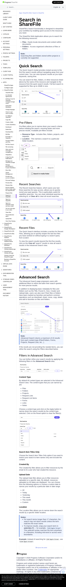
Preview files (9, 182)
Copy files (8, 119)
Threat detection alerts (10, 215)
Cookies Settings (24, 584)
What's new (7, 23)
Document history (7, 294)
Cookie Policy (31, 579)
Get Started (58, 2)
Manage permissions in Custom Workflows (11, 166)
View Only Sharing (10, 221)
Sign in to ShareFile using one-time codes (10, 204)
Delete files (8, 129)
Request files (9, 193)
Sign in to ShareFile (8, 200)
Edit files (8, 134)
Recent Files (27, 227)
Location (23, 507)
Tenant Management (9, 173)
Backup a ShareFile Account (10, 260)
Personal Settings (10, 180)
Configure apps (8, 87)
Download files (9, 132)
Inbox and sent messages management (9, 151)
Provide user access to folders (10, 177)
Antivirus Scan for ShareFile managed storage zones (10, 101)
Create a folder (9, 122)
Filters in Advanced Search (35, 355)
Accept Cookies (8, 584)
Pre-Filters (25, 122)
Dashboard (8, 127)
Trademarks (42, 570)
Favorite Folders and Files (10, 141)
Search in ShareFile (8, 196)
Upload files (9, 218)
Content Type (25, 377)
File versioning (9, 147)
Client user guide (7, 18)
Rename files (9, 185)
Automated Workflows (8, 106)
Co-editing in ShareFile (9, 116)
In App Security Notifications (10, 157)
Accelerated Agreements (9, 95)
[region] (33, 580)
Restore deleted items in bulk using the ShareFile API (10, 189)
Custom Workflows (11, 124)
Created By (24, 464)
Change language (10, 109)
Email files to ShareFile (9, 137)
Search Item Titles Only (29, 452)
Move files (8, 170)
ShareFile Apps (8, 85)
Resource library (6, 12)
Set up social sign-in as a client (10, 209)
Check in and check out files (9, 112)
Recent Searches (30, 184)
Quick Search (30, 66)
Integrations (9, 154)
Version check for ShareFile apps (9, 256)
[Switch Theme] (63, 7)
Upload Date (24, 475)
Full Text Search (10, 144)
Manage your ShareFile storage (10, 161)
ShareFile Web (9, 92)
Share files (8, 212)
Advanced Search (34, 277)
